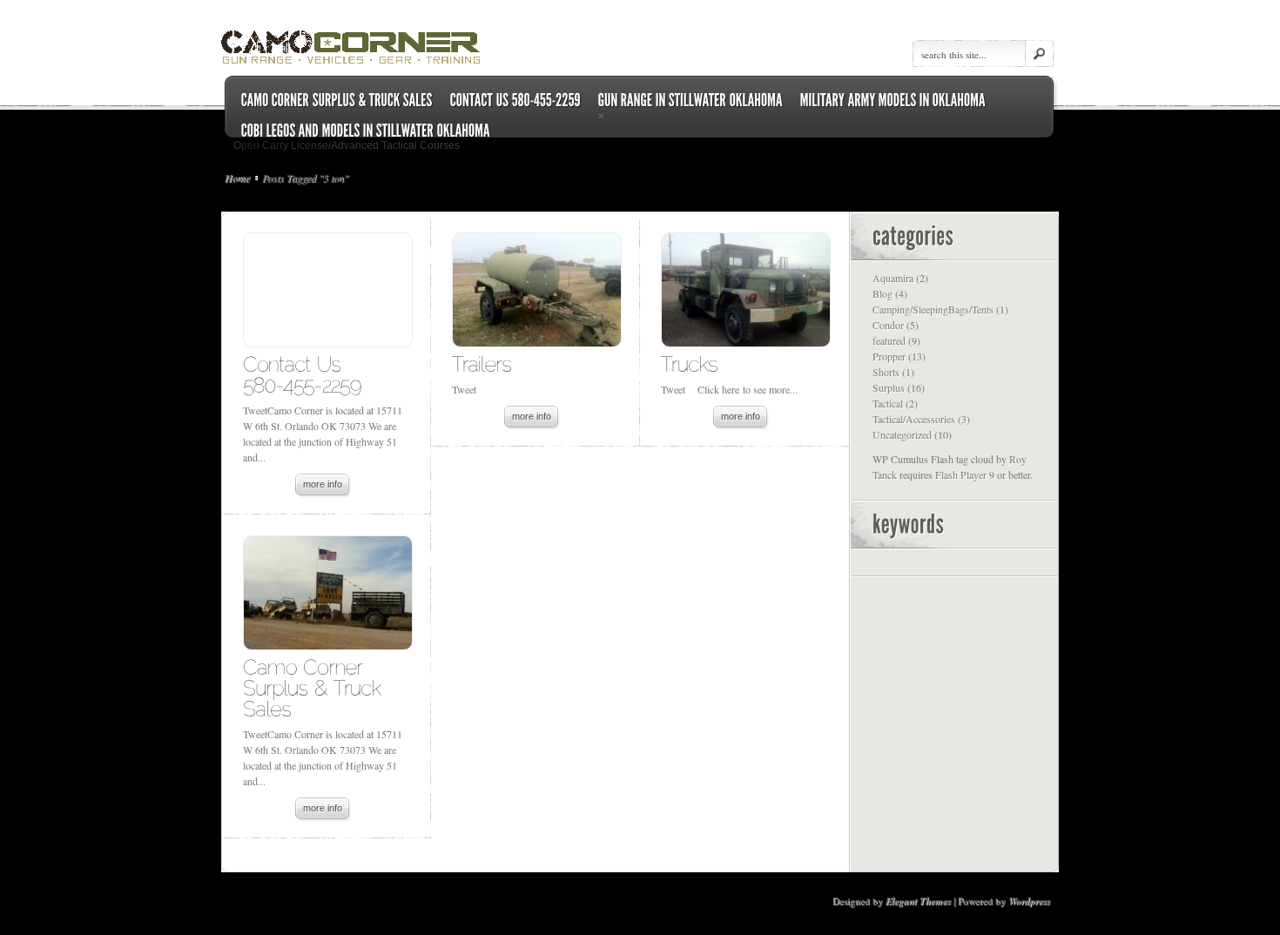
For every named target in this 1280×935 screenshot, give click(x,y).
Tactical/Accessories (913, 419)
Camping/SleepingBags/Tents (933, 309)
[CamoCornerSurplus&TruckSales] (315, 687)
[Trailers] (482, 363)
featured (889, 340)
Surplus (888, 387)
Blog (882, 293)
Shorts (885, 372)
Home (237, 178)
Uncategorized (902, 434)
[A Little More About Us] (337, 100)
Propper (889, 356)
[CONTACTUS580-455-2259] (515, 100)
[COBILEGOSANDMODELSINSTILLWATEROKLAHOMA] (365, 131)
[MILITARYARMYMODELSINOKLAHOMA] (893, 100)
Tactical (887, 403)
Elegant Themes (918, 901)
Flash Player (961, 474)
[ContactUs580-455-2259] (302, 374)
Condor (888, 325)
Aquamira (892, 278)
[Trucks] (689, 363)
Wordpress (1029, 901)
